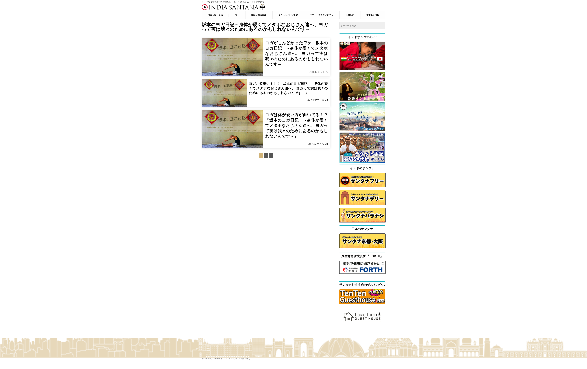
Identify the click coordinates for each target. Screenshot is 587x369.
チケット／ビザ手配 (288, 15)
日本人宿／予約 (215, 15)
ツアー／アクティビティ (321, 15)
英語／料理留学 (258, 15)
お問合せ (349, 15)
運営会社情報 (372, 15)
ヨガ (237, 15)
